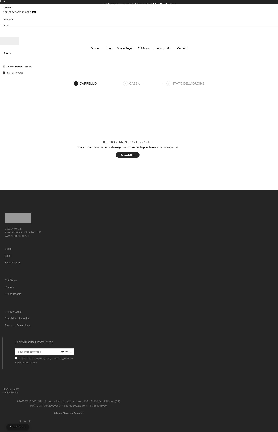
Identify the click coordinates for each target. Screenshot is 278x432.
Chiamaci (7, 7)
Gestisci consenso (17, 427)
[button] (7, 19)
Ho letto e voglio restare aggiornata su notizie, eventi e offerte (44, 360)
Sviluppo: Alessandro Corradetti (68, 413)
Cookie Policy (10, 392)
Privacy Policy (10, 389)
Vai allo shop (168, 3)
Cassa (134, 83)
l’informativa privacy (36, 358)
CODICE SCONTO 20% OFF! (17, 12)
